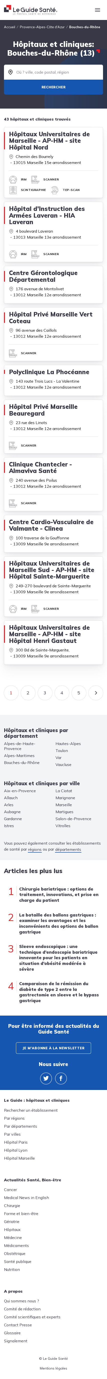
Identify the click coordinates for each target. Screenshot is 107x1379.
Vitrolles (62, 825)
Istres (9, 825)
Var (58, 757)
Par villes (12, 1134)
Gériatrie (11, 1221)
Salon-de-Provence (73, 818)
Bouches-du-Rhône (22, 762)
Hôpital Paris (16, 1142)
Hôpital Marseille (19, 1158)
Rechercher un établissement (31, 1110)
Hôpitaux (12, 1229)
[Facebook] (61, 1078)
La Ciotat (63, 790)
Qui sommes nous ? (21, 1300)
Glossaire (12, 1332)
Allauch (11, 797)
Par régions (14, 1118)
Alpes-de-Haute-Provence (19, 746)
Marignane (65, 797)
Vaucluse (63, 764)
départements (68, 849)
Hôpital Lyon (15, 1150)
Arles (8, 804)
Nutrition (12, 1269)
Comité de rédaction (22, 1308)
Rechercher (54, 87)
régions (35, 849)
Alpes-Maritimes (19, 755)
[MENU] (97, 9)
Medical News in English (26, 1197)
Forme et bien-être (21, 1213)
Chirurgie (12, 1205)
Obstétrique (14, 1253)
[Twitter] (46, 1078)
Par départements (20, 1126)
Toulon (61, 750)
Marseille (63, 804)
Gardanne (13, 818)
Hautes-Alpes (68, 743)
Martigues (64, 811)
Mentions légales (53, 1368)
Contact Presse (18, 1324)
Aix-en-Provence (20, 790)
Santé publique (17, 1261)
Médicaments (16, 1245)
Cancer (10, 1189)
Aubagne (12, 811)
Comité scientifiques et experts (32, 1316)
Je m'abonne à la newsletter (53, 1048)
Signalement (15, 1340)
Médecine (13, 1237)
